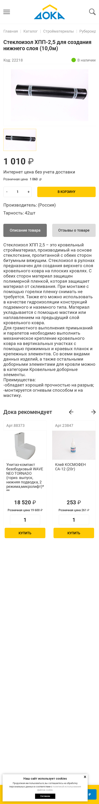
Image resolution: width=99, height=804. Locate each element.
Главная (10, 31)
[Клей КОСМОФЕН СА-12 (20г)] (74, 445)
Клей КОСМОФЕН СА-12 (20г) (70, 467)
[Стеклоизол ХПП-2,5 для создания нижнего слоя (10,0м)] (19, 140)
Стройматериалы (58, 31)
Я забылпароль (48, 3)
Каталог (30, 31)
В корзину (66, 192)
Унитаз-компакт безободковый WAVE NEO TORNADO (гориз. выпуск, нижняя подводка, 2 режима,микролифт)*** (25, 478)
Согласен (45, 796)
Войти (34, 3)
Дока (49, 12)
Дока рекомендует (44, 424)
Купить (25, 533)
